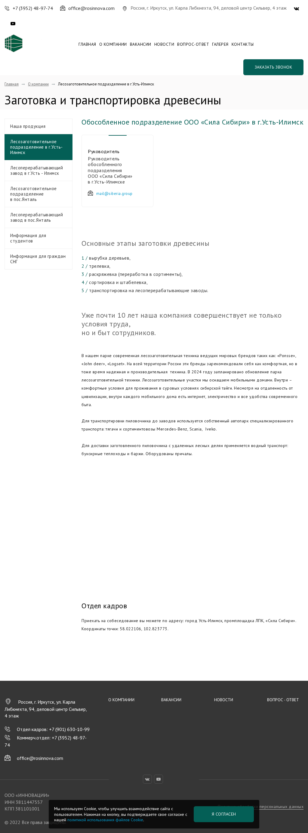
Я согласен (224, 814)
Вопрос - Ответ (283, 699)
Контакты (243, 44)
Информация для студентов (28, 238)
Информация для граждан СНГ (38, 258)
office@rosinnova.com (40, 758)
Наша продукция (27, 126)
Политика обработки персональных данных (260, 806)
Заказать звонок (273, 67)
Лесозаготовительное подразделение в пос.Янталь (33, 194)
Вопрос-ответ (193, 44)
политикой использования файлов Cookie (105, 819)
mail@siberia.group (114, 193)
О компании (113, 44)
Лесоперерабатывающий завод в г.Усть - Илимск (36, 170)
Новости (164, 44)
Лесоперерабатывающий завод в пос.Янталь (36, 217)
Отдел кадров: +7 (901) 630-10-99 (53, 729)
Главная (87, 44)
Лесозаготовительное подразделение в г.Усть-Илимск (36, 147)
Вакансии (140, 44)
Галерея (220, 44)
